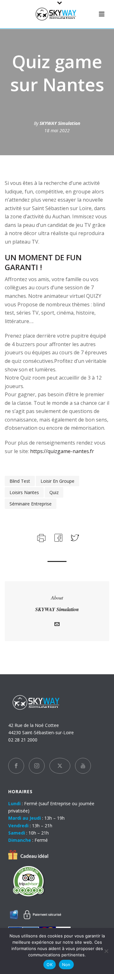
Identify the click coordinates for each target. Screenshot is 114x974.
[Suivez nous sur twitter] (59, 766)
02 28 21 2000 (22, 740)
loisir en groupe (57, 481)
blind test (20, 481)
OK (50, 964)
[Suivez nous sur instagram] (37, 766)
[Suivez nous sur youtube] (83, 766)
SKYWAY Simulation (60, 123)
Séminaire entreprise (31, 504)
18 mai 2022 (57, 130)
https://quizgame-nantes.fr (61, 451)
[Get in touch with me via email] (57, 625)
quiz (54, 492)
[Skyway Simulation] (57, 14)
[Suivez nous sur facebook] (16, 766)
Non (66, 964)
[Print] (40, 537)
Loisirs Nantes (24, 492)
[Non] (106, 951)
